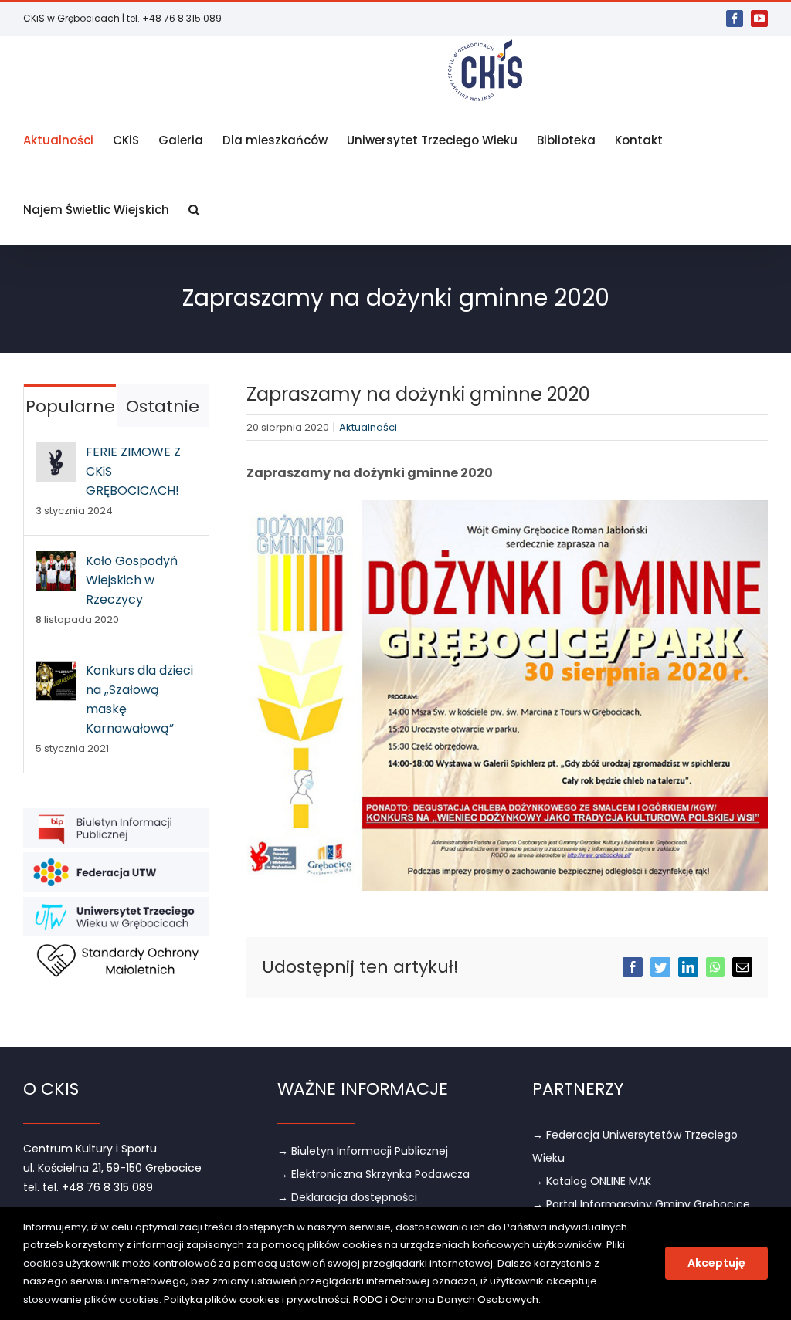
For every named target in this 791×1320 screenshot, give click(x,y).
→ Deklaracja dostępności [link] (347, 1197)
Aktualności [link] (368, 427)
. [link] (539, 1299)
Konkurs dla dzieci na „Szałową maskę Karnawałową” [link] (139, 699)
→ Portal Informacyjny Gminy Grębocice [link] (641, 1204)
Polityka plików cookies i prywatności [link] (256, 1299)
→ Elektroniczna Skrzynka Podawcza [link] (373, 1174)
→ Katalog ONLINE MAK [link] (591, 1181)
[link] (734, 18)
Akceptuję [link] (716, 1263)
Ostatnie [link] (162, 406)
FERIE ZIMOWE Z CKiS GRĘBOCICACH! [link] (133, 471)
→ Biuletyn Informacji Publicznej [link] (362, 1151)
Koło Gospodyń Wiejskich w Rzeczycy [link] (132, 580)
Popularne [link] (70, 406)
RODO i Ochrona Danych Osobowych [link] (445, 1299)
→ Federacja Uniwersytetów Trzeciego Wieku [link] (635, 1146)
